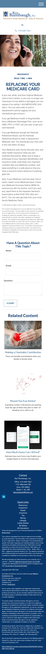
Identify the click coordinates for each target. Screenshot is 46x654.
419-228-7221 (24, 30)
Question (8, 280)
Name (8, 250)
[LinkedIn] (22, 24)
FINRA (9, 584)
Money (23, 518)
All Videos (23, 525)
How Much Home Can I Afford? (23, 452)
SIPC (13, 584)
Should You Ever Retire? (23, 401)
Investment (23, 507)
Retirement (23, 505)
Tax (23, 515)
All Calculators (23, 528)
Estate (23, 510)
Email (8, 265)
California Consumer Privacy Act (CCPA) (27, 561)
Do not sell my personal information (16, 566)
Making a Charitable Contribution (23, 352)
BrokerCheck (6, 532)
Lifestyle (23, 520)
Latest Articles (23, 523)
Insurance (23, 513)
